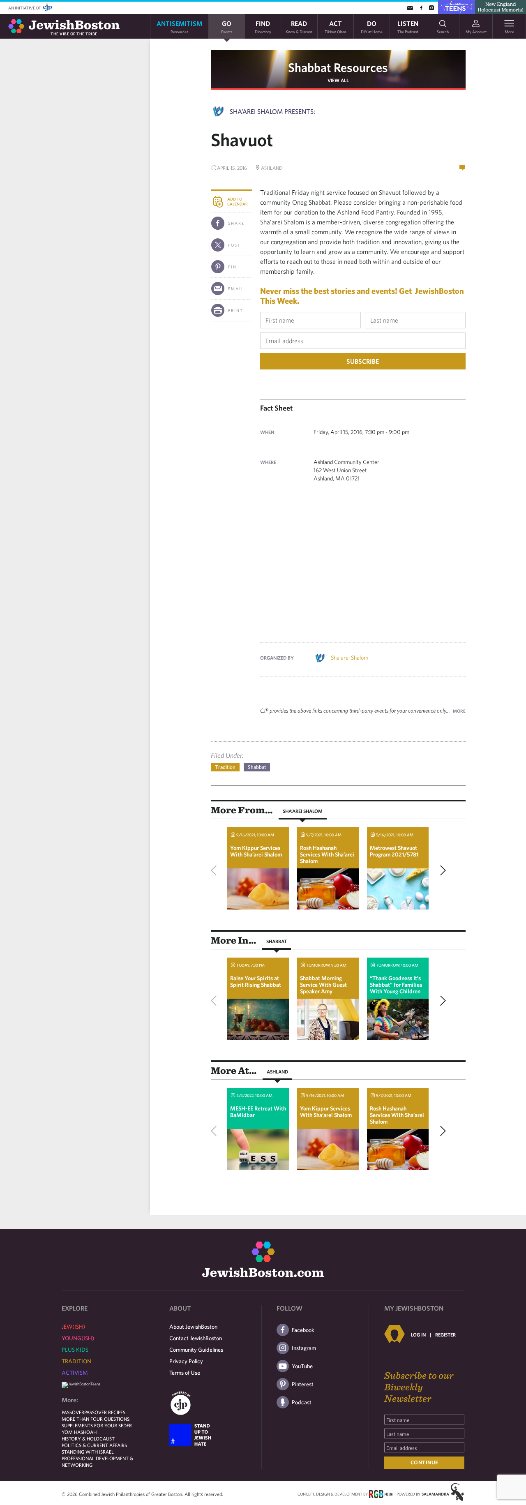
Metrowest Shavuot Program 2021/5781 (394, 851)
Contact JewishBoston (195, 1338)
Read (299, 26)
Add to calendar (237, 201)
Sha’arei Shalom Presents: (272, 111)
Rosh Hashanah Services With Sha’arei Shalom (327, 854)
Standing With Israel (88, 1451)
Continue (424, 1462)
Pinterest (303, 1384)
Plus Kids (75, 1349)
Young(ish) (78, 1338)
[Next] (441, 870)
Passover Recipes (104, 1412)
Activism (75, 1372)
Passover (73, 1412)
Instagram (304, 1348)
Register (445, 1334)
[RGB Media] (380, 1493)
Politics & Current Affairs (94, 1445)
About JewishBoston (193, 1326)
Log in (418, 1334)
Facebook (303, 1330)
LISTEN (407, 26)
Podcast (301, 1402)
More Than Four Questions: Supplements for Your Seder (97, 1422)
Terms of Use (184, 1372)
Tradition (225, 767)
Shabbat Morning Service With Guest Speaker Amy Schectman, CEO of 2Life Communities (323, 991)
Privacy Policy (186, 1361)
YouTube (302, 1366)
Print (235, 310)
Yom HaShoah (79, 1432)
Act (335, 26)
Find (263, 26)
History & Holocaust (88, 1438)
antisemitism (179, 26)
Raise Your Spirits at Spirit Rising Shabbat (255, 981)
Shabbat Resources (338, 67)
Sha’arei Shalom (349, 657)
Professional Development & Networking (97, 1461)
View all (338, 80)
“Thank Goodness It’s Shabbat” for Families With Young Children (396, 985)
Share (236, 223)
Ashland (277, 1071)
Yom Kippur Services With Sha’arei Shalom (256, 851)
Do (372, 26)
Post (234, 244)
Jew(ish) (73, 1326)
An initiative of (25, 7)
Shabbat (257, 767)
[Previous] (216, 870)
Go (226, 26)
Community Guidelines (196, 1349)
